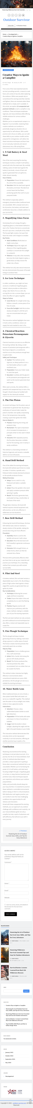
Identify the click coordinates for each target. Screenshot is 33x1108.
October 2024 (9, 1056)
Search (5, 987)
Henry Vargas (7, 82)
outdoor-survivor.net (19, 1103)
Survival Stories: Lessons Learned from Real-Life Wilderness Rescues (13, 10)
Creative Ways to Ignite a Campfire (15, 1005)
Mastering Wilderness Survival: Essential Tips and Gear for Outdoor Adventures (20, 952)
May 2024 (8, 1062)
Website (6, 897)
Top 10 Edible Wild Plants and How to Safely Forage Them (16, 1024)
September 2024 (10, 1059)
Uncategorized (8, 70)
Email (6, 890)
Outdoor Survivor (16, 20)
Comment (8, 862)
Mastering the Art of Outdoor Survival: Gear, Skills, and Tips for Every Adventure (20, 934)
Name (6, 883)
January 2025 (9, 1052)
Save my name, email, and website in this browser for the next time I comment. (16, 907)
